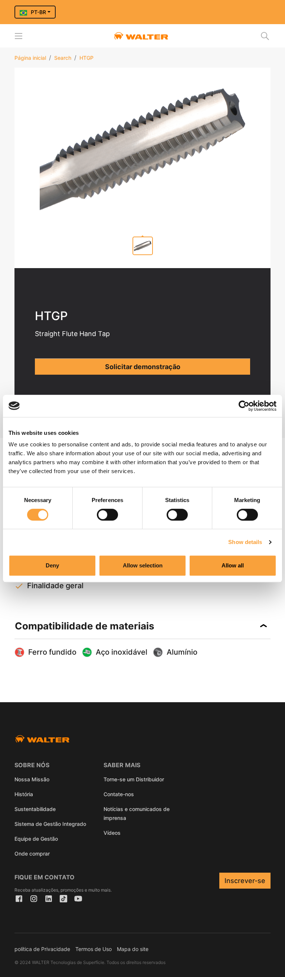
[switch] (107, 515)
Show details (245, 542)
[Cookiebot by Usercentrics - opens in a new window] (244, 405)
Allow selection (143, 565)
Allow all (233, 565)
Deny (52, 565)
